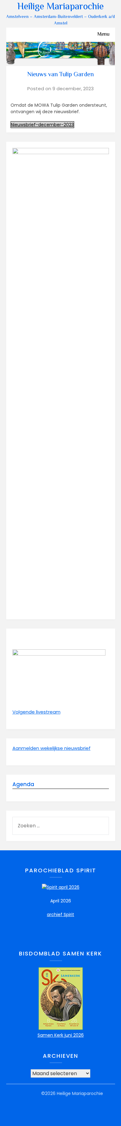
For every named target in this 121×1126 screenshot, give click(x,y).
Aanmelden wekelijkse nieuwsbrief (51, 748)
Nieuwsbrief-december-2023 (42, 125)
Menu (103, 34)
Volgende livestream (36, 712)
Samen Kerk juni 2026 (61, 1035)
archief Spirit (60, 914)
